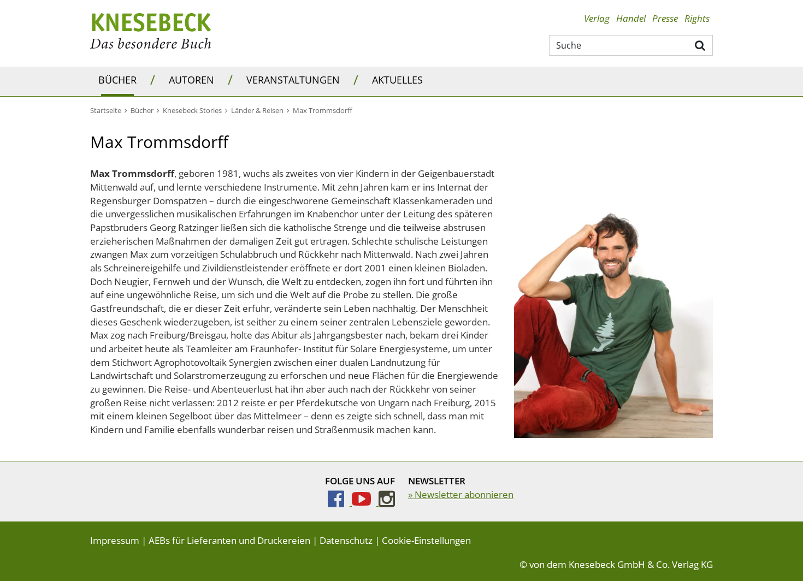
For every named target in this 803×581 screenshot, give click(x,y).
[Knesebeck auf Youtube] (365, 502)
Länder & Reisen (257, 110)
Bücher (117, 79)
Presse (665, 18)
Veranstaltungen (293, 79)
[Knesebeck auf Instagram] (387, 502)
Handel (631, 18)
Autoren (191, 79)
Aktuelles (397, 79)
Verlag (597, 18)
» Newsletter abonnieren (460, 494)
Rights (697, 18)
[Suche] (700, 45)
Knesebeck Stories (192, 110)
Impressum (114, 540)
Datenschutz (346, 540)
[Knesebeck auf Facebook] (340, 502)
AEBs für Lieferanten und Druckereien (229, 540)
